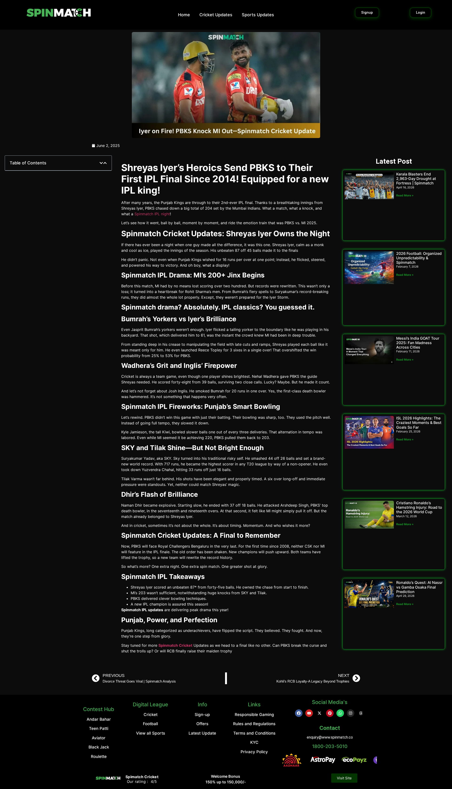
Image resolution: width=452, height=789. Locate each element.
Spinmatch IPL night (152, 213)
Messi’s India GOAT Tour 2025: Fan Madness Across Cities (417, 343)
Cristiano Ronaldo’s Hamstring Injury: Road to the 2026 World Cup (419, 507)
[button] (101, 163)
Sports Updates (258, 14)
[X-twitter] (319, 713)
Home (184, 14)
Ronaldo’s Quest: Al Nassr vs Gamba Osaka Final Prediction (419, 587)
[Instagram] (350, 713)
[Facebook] (299, 713)
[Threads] (361, 713)
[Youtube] (309, 713)
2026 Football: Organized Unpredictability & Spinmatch (419, 258)
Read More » (405, 195)
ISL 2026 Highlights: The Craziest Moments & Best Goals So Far (418, 422)
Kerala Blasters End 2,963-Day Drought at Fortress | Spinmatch (416, 178)
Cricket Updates (215, 14)
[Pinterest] (330, 713)
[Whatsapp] (340, 713)
